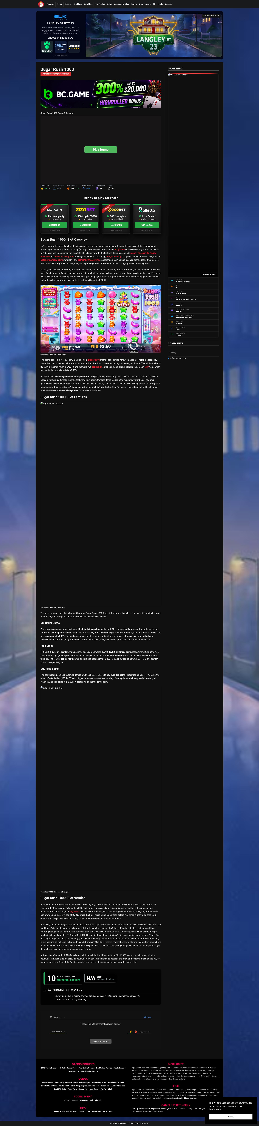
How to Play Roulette (116, 1082)
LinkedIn (98, 1100)
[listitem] (47, 47)
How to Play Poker (99, 1082)
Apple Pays (72, 1089)
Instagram (84, 1100)
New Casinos (74, 1071)
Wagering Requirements (85, 1086)
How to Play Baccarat (63, 1082)
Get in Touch (107, 1111)
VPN (73, 1086)
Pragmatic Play (113, 256)
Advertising (96, 1111)
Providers (88, 4)
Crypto (59, 4)
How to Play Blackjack (82, 1082)
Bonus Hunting (47, 1082)
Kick (91, 1100)
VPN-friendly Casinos (89, 1071)
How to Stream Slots (49, 1086)
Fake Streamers (103, 1086)
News (109, 4)
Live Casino (100, 4)
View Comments (101, 1041)
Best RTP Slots (60, 1089)
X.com (66, 1100)
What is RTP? (64, 1086)
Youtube (74, 1100)
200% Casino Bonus (48, 1068)
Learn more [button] (215, 1109)
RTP (147, 367)
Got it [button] (230, 1117)
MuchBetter (94, 1089)
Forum (134, 4)
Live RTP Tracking (118, 1086)
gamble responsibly (152, 1109)
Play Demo (101, 150)
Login (160, 4)
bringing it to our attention (187, 1098)
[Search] (154, 4)
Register (169, 4)
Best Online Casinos (104, 1068)
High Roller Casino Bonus (67, 1068)
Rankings (78, 4)
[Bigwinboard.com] (41, 4)
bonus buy (97, 367)
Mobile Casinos (119, 1068)
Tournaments (145, 4)
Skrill (110, 1089)
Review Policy (59, 1111)
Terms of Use (85, 1111)
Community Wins (121, 4)
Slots (67, 4)
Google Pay (83, 1089)
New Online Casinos (87, 1068)
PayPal (103, 1089)
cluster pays (94, 360)
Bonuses (50, 4)
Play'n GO (120, 249)
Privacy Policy (71, 1111)
